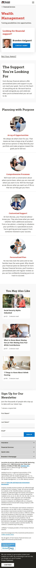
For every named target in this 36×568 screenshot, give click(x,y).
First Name (5, 413)
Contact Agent (21, 46)
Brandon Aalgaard (22, 40)
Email (3, 431)
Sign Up (29, 434)
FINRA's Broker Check (7, 534)
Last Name (5, 422)
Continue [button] (7, 565)
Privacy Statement (7, 560)
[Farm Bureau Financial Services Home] (10, 2)
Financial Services (9, 7)
